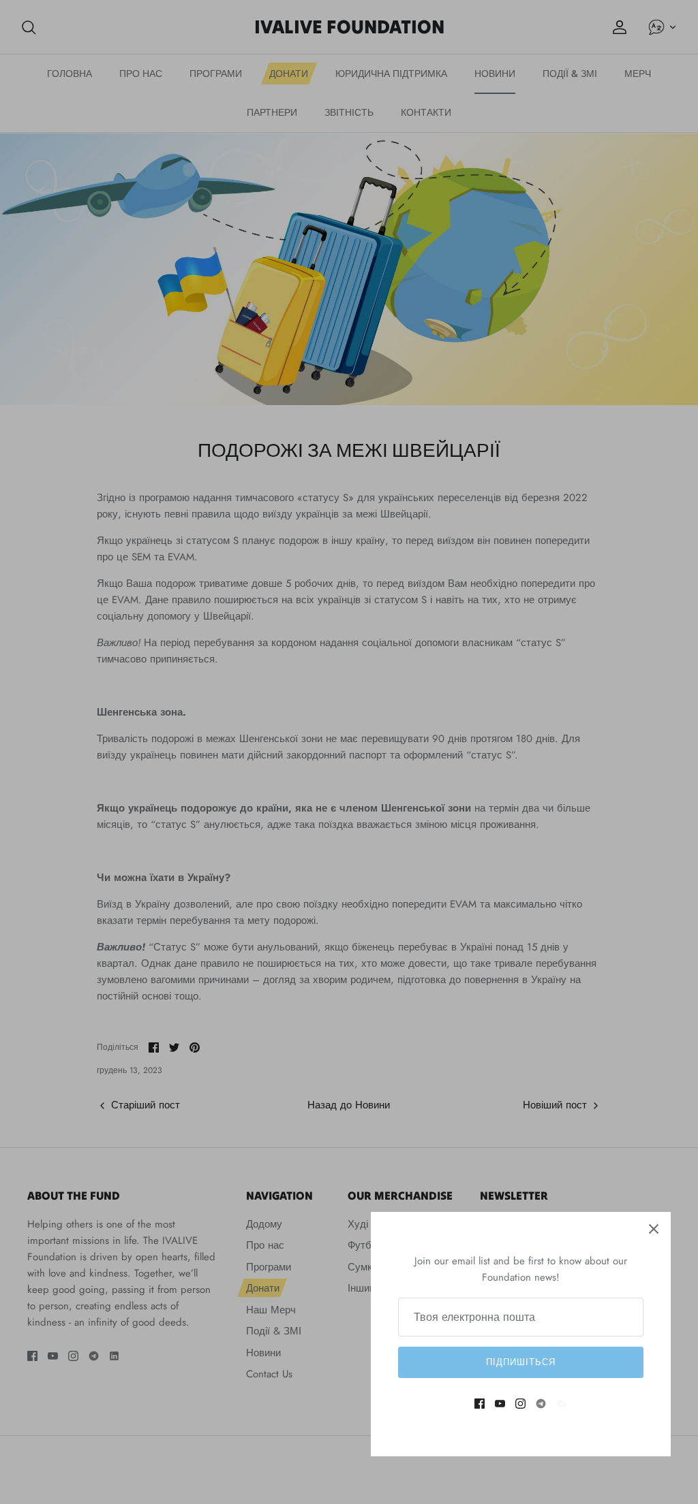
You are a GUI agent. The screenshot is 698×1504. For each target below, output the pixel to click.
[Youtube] (500, 1403)
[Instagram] (520, 1403)
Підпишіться (521, 1362)
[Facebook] (479, 1403)
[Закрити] (654, 1229)
